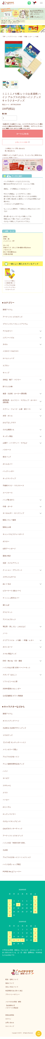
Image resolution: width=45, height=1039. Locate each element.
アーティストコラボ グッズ (13, 836)
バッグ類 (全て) (8, 500)
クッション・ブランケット (12, 570)
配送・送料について (11, 979)
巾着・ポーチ (8, 506)
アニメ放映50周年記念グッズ (13, 764)
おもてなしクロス (9, 422)
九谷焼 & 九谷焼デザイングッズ (14, 728)
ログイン (8, 1019)
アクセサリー (8, 331)
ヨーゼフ (6, 778)
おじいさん (7, 807)
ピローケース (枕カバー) (12, 591)
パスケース (7, 450)
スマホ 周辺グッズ (9, 654)
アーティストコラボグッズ (12, 317)
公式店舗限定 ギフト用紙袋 (13, 696)
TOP (4, 36)
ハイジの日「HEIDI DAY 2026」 (14, 843)
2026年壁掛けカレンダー (12, 689)
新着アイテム (8, 309)
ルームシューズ (8, 358)
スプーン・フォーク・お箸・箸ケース (17, 409)
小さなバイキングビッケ (12, 821)
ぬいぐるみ (7, 584)
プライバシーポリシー (12, 994)
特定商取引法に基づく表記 (13, 990)
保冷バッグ (7, 457)
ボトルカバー (8, 464)
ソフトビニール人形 (10, 681)
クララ (5, 793)
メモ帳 (36, 36)
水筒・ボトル (8, 415)
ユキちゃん (7, 785)
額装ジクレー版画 (9, 520)
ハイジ (5, 771)
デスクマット (8, 612)
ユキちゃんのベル (9, 577)
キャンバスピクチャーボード (13, 534)
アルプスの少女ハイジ (11, 757)
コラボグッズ (8, 735)
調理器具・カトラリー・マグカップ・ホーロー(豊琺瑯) (20, 401)
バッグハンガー (8, 471)
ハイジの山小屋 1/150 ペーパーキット (16, 667)
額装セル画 (7, 527)
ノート (5, 633)
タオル (5, 344)
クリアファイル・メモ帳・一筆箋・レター (19, 36)
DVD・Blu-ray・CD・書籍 (12, 661)
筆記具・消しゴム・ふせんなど (14, 626)
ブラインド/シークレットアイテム (15, 324)
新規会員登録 (9, 1015)
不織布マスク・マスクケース (13, 485)
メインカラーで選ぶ (10, 749)
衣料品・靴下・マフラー (12, 379)
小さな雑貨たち (8, 429)
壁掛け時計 (7, 556)
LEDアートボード (9, 549)
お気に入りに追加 (21, 142)
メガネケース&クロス (11, 351)
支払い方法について (11, 987)
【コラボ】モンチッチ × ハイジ (14, 742)
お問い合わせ (9, 1022)
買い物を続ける (10, 151)
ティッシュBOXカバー (11, 598)
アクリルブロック (9, 619)
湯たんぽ (6, 605)
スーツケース (8, 493)
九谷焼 (5, 850)
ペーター (6, 800)
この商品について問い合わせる (15, 148)
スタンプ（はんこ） (10, 674)
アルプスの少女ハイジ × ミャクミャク (17, 857)
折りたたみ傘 (8, 386)
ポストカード (8, 647)
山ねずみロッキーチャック (12, 828)
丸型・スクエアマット (11, 563)
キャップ (6, 372)
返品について (9, 983)
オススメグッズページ (11, 721)
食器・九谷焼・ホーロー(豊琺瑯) (15, 393)
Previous (4, 59)
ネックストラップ (9, 478)
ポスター (6, 541)
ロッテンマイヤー (9, 814)
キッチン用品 (8, 436)
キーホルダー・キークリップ (13, 513)
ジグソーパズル (8, 337)
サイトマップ (9, 1026)
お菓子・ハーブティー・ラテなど (15, 443)
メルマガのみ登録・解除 (13, 1002)
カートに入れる (22, 133)
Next (40, 59)
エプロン (6, 365)
